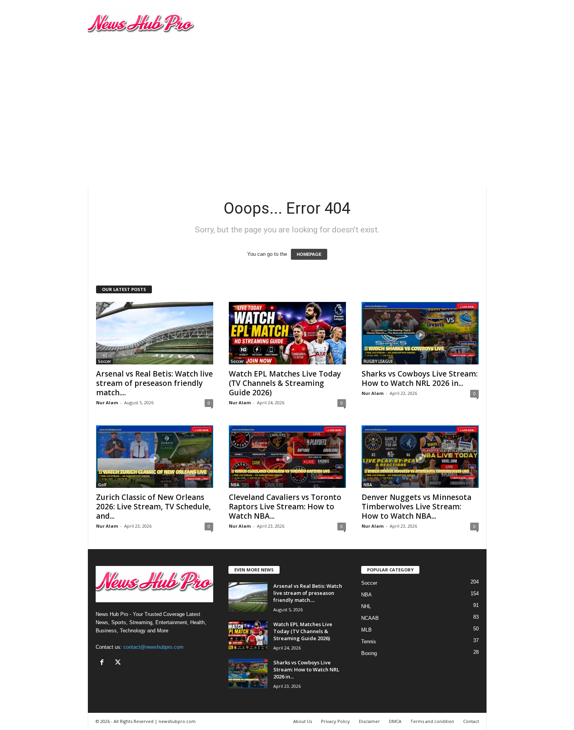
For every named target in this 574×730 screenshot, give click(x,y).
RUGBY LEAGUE (378, 361)
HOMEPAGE (309, 254)
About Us (302, 721)
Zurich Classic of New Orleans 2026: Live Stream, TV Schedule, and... (153, 506)
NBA (235, 484)
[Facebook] (104, 663)
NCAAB (370, 618)
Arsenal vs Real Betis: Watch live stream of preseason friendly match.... (154, 383)
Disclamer (369, 721)
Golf (102, 484)
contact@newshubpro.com (153, 647)
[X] (119, 663)
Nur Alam (107, 402)
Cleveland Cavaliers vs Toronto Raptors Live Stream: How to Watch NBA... (285, 506)
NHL (366, 606)
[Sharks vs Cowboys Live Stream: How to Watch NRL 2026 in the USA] (420, 333)
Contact (471, 721)
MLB (366, 630)
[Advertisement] (287, 109)
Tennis (368, 641)
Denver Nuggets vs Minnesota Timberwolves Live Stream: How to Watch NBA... (416, 506)
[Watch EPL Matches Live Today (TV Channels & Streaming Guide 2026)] (287, 333)
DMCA (395, 721)
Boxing (369, 653)
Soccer (104, 361)
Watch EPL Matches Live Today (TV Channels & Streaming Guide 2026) (285, 383)
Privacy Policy (335, 721)
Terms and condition (432, 721)
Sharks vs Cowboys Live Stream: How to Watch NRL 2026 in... (420, 378)
